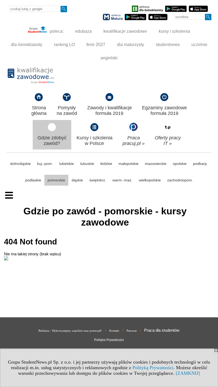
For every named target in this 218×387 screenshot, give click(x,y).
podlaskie (33, 180)
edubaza (83, 31)
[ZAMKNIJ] (188, 373)
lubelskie (66, 163)
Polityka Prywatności (109, 340)
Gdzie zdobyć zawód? (51, 140)
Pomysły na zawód (67, 110)
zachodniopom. (180, 180)
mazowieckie (155, 163)
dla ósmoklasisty (26, 44)
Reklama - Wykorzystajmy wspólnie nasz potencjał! (70, 330)
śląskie (77, 180)
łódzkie (106, 163)
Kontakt (114, 330)
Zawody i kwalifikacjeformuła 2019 (109, 110)
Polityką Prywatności (152, 367)
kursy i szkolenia (174, 31)
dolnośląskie (20, 163)
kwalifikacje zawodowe (125, 31)
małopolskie (129, 163)
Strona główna (39, 110)
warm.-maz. (122, 180)
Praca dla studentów (161, 330)
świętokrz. (97, 180)
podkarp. (200, 163)
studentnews (168, 44)
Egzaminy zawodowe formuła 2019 (164, 110)
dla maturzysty (130, 44)
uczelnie (199, 44)
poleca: (56, 31)
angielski (109, 58)
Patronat (132, 330)
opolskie (180, 163)
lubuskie (87, 163)
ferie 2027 (95, 44)
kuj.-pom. (45, 163)
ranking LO (64, 44)
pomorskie (56, 180)
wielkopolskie (150, 180)
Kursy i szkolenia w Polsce (94, 140)
